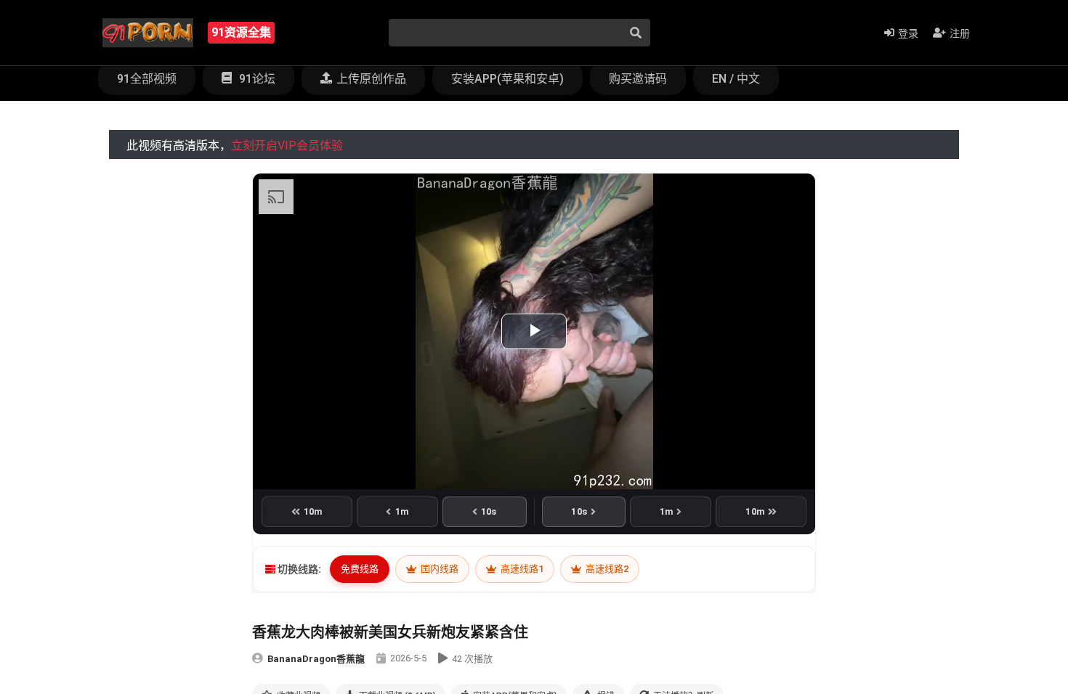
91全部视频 (147, 79)
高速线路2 (605, 568)
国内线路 (438, 568)
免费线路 (360, 568)
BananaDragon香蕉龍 (316, 658)
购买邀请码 (638, 79)
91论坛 (255, 79)
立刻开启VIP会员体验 (287, 145)
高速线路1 (520, 568)
